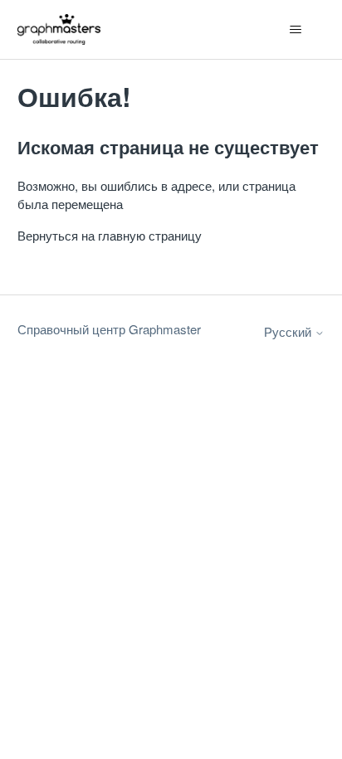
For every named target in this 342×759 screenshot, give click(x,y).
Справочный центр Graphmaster (109, 329)
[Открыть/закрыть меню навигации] (295, 30)
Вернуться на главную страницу (109, 235)
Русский (289, 331)
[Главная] (59, 29)
